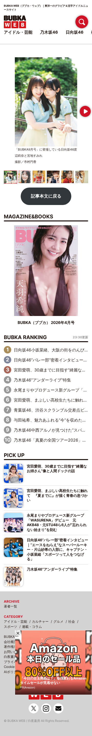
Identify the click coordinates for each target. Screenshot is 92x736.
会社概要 (10, 642)
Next (84, 109)
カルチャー (40, 621)
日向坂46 (75, 32)
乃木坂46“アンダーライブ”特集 (42, 380)
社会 (71, 621)
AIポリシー (12, 672)
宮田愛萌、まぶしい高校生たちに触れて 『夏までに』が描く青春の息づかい (57, 495)
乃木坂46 (49, 32)
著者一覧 (10, 606)
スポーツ (10, 627)
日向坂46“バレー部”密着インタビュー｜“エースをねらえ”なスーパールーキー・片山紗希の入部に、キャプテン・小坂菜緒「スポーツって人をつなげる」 (57, 549)
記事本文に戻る (46, 196)
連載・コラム (32, 627)
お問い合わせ (14, 652)
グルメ (58, 621)
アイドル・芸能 (15, 621)
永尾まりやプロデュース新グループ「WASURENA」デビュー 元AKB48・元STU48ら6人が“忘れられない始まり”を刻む (57, 522)
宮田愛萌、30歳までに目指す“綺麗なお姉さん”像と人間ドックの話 (57, 468)
